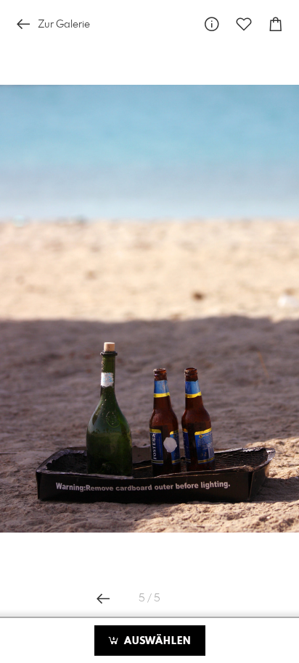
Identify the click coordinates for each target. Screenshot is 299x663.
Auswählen (155, 641)
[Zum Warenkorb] (275, 24)
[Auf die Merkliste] (244, 24)
